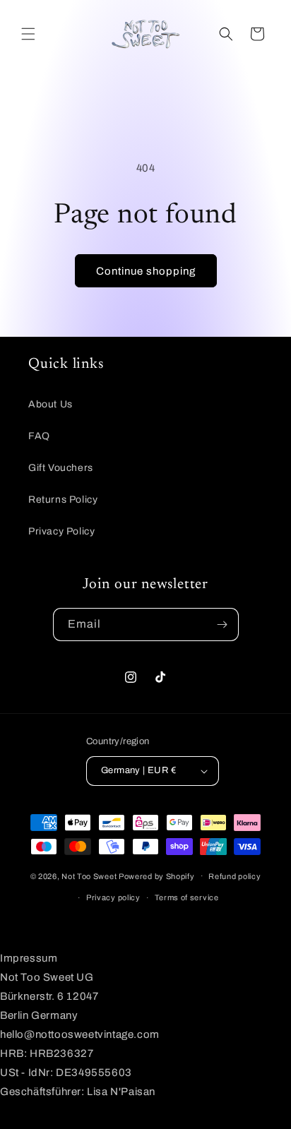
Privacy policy (113, 897)
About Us (50, 404)
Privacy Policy (61, 531)
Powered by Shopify (157, 875)
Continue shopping (146, 271)
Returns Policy (62, 499)
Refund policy (234, 876)
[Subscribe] (222, 624)
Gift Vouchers (60, 467)
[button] (28, 33)
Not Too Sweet (89, 875)
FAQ (39, 436)
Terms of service (187, 897)
